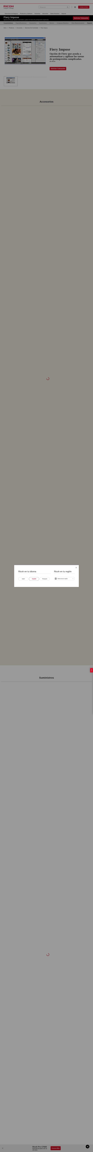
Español (34, 578)
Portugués (44, 578)
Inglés (23, 578)
